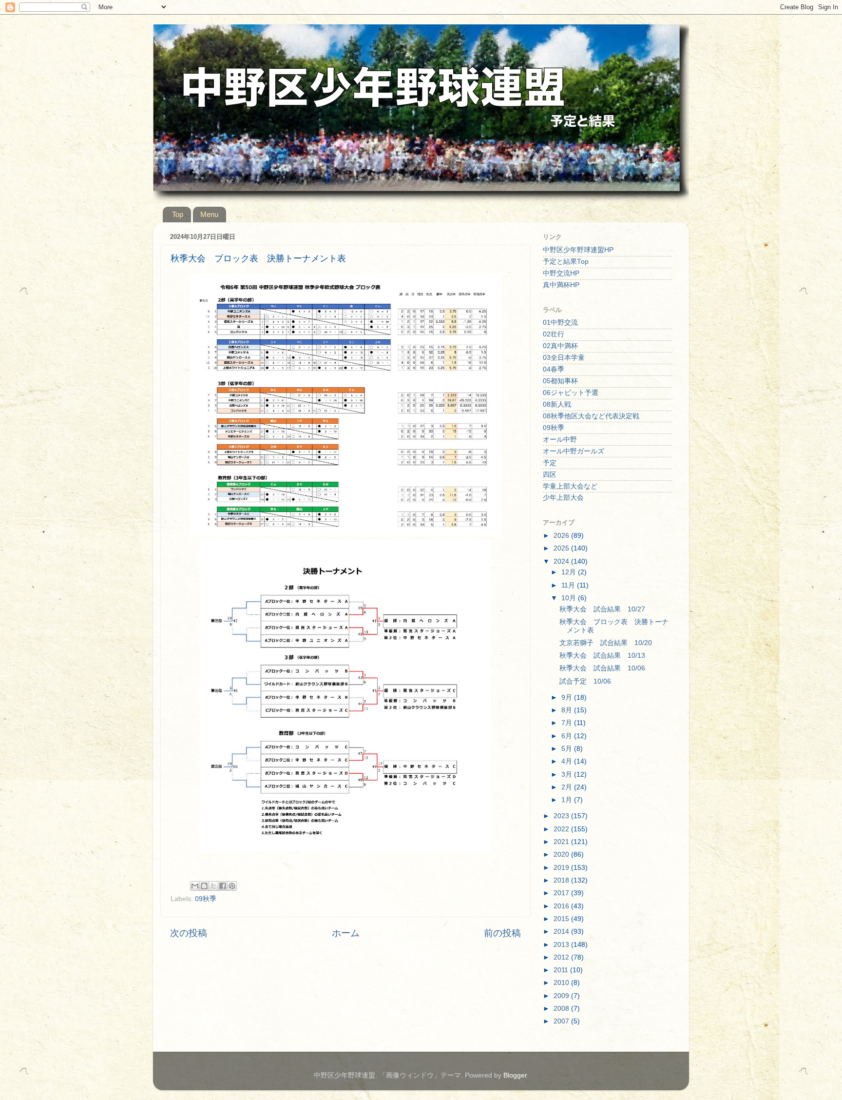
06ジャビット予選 (570, 392)
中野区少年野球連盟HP (578, 250)
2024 (562, 561)
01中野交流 (560, 322)
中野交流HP (561, 273)
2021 (562, 841)
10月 (569, 598)
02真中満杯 (560, 346)
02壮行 (553, 334)
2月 (567, 787)
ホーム (346, 933)
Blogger (515, 1075)
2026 (562, 535)
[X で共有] (213, 886)
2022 (562, 829)
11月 (569, 585)
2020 (562, 854)
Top (177, 214)
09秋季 (205, 899)
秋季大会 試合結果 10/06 (602, 668)
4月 (567, 761)
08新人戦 (557, 404)
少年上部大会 (563, 497)
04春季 (553, 369)
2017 (562, 893)
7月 (567, 723)
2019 (562, 867)
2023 (562, 816)
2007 (562, 1021)
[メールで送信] (195, 886)
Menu (209, 214)
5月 (567, 748)
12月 (569, 572)
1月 (567, 800)
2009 (562, 996)
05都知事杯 (560, 381)
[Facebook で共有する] (223, 886)
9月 (567, 697)
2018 (562, 880)
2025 (562, 548)
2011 (562, 970)
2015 (562, 919)
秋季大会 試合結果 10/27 (602, 609)
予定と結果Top (566, 261)
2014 (562, 931)
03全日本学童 (564, 357)
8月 (567, 710)
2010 (562, 982)
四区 (549, 474)
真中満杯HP (561, 285)
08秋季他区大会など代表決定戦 (591, 416)
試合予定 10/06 (585, 681)
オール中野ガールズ (573, 451)
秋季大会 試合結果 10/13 (602, 655)
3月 (567, 774)
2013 (562, 944)
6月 (567, 736)
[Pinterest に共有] (232, 886)
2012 (562, 957)
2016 (562, 906)
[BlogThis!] (204, 886)
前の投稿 (502, 933)
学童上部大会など (570, 486)
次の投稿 (188, 933)
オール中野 (560, 439)
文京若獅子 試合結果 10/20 (605, 643)
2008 (562, 1008)
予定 (549, 463)
